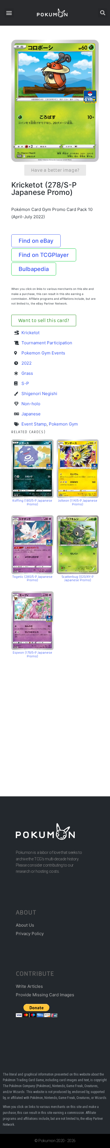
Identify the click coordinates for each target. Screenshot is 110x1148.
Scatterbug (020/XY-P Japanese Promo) (78, 578)
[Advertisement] (55, 719)
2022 (26, 363)
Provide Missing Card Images (45, 994)
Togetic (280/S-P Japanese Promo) (32, 578)
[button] (9, 12)
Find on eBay (36, 240)
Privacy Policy (30, 933)
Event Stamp (34, 424)
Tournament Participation (46, 342)
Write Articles (29, 986)
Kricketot (30, 332)
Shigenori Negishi (39, 393)
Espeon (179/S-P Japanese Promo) (32, 654)
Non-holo (30, 403)
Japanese (31, 414)
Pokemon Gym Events (43, 353)
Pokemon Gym (63, 424)
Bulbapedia (34, 269)
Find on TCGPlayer (44, 255)
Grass (27, 373)
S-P (25, 383)
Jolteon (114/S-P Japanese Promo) (77, 502)
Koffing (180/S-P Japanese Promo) (32, 502)
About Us (25, 925)
